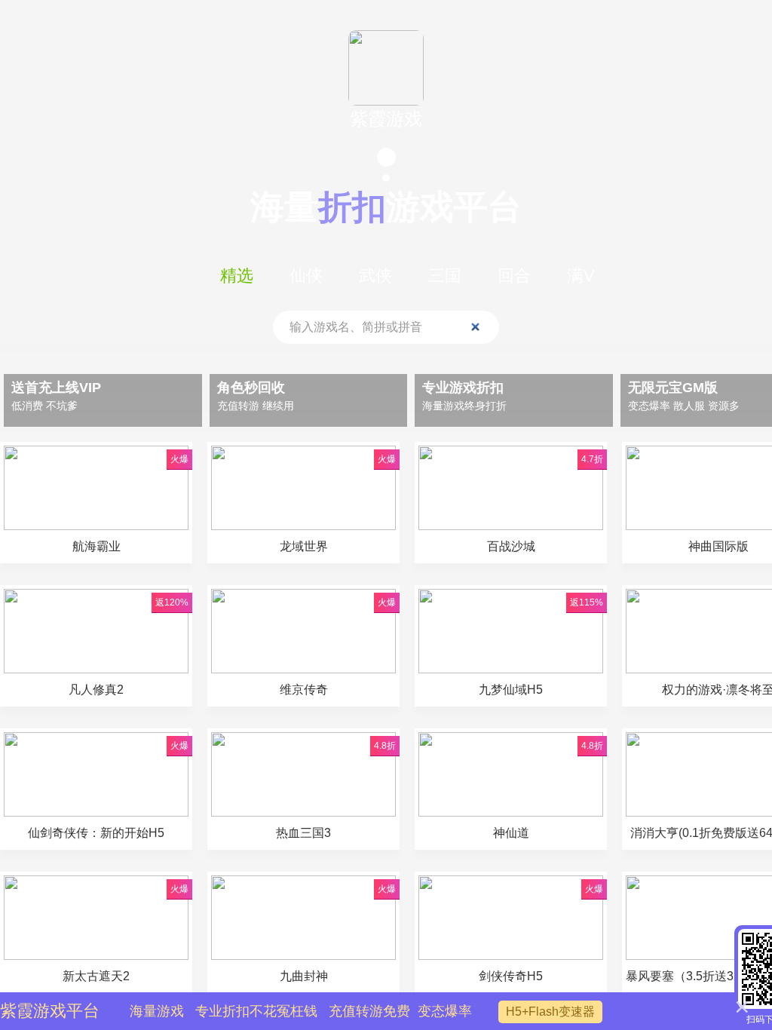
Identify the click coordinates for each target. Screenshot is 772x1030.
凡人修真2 (96, 689)
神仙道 (511, 832)
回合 (514, 275)
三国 (444, 275)
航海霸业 (96, 546)
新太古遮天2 (96, 976)
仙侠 (306, 275)
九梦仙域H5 (511, 689)
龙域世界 (304, 546)
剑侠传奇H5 (511, 976)
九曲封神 (310, 976)
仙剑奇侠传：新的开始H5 (96, 832)
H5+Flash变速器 (550, 1011)
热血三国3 (303, 832)
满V (581, 275)
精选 (236, 275)
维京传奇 (304, 689)
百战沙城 (511, 546)
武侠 (375, 275)
